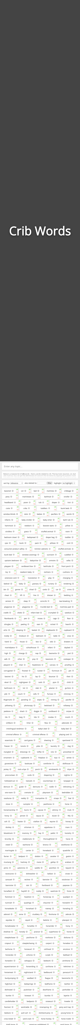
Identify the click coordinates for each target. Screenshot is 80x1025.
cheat (7, 595)
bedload (66, 955)
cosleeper (67, 659)
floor (69, 618)
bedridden (66, 792)
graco (26, 531)
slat (27, 885)
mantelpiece (10, 647)
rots (52, 752)
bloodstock (8, 833)
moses (40, 618)
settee (69, 757)
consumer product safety (14, 549)
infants (7, 520)
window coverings (29, 555)
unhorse (29, 955)
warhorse (26, 844)
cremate (27, 792)
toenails (29, 781)
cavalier (53, 856)
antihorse (66, 961)
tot (24, 688)
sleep (26, 601)
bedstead (48, 705)
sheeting (47, 740)
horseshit (66, 903)
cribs (25, 508)
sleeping (19, 630)
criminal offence (12, 734)
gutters (68, 688)
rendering (67, 583)
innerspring (44, 1007)
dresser (50, 595)
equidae (9, 920)
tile (6, 717)
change (22, 653)
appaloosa (48, 827)
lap (36, 676)
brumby (8, 839)
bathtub (47, 496)
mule (69, 810)
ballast (50, 873)
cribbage (67, 491)
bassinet (7, 491)
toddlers (44, 508)
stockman (66, 879)
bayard (68, 868)
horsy (68, 926)
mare (67, 827)
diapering (48, 775)
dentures (36, 787)
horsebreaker (10, 926)
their (68, 676)
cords (29, 775)
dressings (24, 752)
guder (21, 787)
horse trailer (66, 1019)
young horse (66, 1013)
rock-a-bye (22, 769)
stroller (67, 496)
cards (45, 589)
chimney (67, 694)
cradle (6, 612)
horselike (30, 926)
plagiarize (8, 607)
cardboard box (27, 566)
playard (7, 665)
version (8, 601)
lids (35, 717)
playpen (7, 566)
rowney (48, 908)
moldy (6, 636)
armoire (52, 560)
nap (36, 653)
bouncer (52, 676)
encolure (66, 949)
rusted (40, 671)
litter (29, 723)
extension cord (11, 578)
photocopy (28, 705)
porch (37, 769)
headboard (8, 502)
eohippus (28, 961)
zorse (21, 914)
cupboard (68, 630)
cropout (8, 943)
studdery (36, 914)
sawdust (68, 612)
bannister (9, 885)
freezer (7, 746)
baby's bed (42, 728)
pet (70, 671)
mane (39, 862)
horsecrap (47, 897)
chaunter (47, 903)
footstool (8, 897)
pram (26, 502)
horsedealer (9, 908)
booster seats (48, 525)
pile (5, 694)
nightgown (23, 682)
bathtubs (47, 566)
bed (35, 491)
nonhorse (49, 937)
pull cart (24, 1013)
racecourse (9, 873)
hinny (7, 816)
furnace (50, 694)
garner (17, 589)
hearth (68, 624)
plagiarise (26, 607)
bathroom (8, 688)
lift (21, 595)
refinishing (67, 787)
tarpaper (67, 781)
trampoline (39, 798)
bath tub (66, 520)
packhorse (48, 804)
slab (37, 688)
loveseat (28, 995)
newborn (28, 525)
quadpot (66, 897)
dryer (69, 769)
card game (28, 740)
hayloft (24, 891)
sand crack (27, 1019)
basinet (8, 676)
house (22, 641)
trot (69, 502)
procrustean (10, 775)
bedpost (22, 856)
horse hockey (46, 1019)
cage (55, 618)
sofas (68, 560)
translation (32, 578)
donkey (8, 827)
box (37, 641)
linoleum (22, 636)
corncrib (43, 601)
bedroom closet (10, 537)
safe (5, 659)
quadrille (66, 850)
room (67, 531)
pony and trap (65, 1007)
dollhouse (66, 763)
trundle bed (45, 607)
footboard (46, 885)
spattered (66, 740)
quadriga (27, 903)
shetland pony (44, 1013)
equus (38, 816)
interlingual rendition (15, 728)
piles (38, 746)
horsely (22, 932)
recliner (27, 879)
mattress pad (65, 607)
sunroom (50, 555)
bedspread (31, 537)
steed (8, 844)
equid (27, 920)
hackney (24, 862)
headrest (27, 897)
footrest (7, 1007)
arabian (68, 862)
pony (8, 496)
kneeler (67, 1001)
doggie (36, 711)
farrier (6, 856)
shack (22, 711)
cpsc (6, 543)
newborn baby (26, 572)
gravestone (9, 763)
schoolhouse (31, 647)
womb (69, 514)
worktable (25, 1007)
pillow (67, 525)
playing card (64, 734)
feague (47, 978)
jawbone (7, 711)
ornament (8, 757)
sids (51, 641)
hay (39, 833)
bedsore (7, 1013)
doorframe (47, 989)
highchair (9, 984)
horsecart (28, 949)
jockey (6, 769)
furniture (55, 671)
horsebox (66, 943)
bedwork (47, 961)
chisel (31, 589)
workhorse (65, 844)
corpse (68, 711)
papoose (66, 885)
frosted (25, 671)
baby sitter (47, 520)
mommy (25, 833)
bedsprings (28, 984)
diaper (54, 502)
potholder (66, 989)
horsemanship (9, 810)
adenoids (65, 723)
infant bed (35, 612)
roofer (51, 787)
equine (52, 821)
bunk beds (65, 508)
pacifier (69, 700)
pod (69, 653)
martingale (9, 850)
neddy (23, 798)
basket (34, 630)
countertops (48, 781)
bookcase (28, 763)
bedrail (6, 583)
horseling (66, 908)
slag (69, 746)
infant (50, 647)
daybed (67, 647)
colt (5, 821)
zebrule (68, 914)
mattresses (26, 496)
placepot (65, 920)
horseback (47, 850)
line (34, 595)
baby (21, 583)
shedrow (7, 932)
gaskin (68, 856)
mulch (67, 717)
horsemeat (8, 972)
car (57, 589)
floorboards (9, 618)
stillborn (9, 723)
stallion (36, 821)
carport (49, 943)
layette (66, 995)
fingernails (8, 700)
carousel (8, 879)
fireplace (41, 757)
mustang (7, 862)
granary (35, 583)
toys (55, 757)
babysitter (34, 560)
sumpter (26, 804)
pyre (54, 682)
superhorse (53, 932)
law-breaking (64, 601)
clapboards (50, 630)
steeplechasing (28, 943)
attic (5, 630)
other (20, 659)
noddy (38, 891)
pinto (6, 868)
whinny (55, 810)
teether (67, 984)
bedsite (46, 920)
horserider (50, 926)
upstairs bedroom (12, 560)
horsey (68, 821)
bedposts (30, 1001)
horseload (30, 908)
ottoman (27, 827)
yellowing (8, 705)
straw (67, 873)
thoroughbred (49, 839)
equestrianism (10, 966)
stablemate (27, 839)
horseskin (9, 961)
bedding (67, 595)
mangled (7, 752)
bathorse (8, 949)
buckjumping (10, 978)
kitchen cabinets (41, 549)
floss (46, 723)
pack (37, 543)
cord (68, 543)
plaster (52, 688)
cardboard (53, 711)
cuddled (67, 555)
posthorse (30, 937)
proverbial (67, 752)
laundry (54, 746)
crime (69, 589)
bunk (21, 543)
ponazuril (67, 972)
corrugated (8, 671)
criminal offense (39, 734)
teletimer (67, 966)
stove (8, 804)
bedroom (39, 636)
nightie (67, 775)
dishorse (67, 937)
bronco (45, 844)
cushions (66, 572)
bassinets (49, 659)
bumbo (47, 995)
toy (6, 572)
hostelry (68, 833)
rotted (52, 624)
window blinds (9, 514)
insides (51, 717)
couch (20, 694)
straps (56, 798)
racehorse (8, 798)
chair (21, 665)
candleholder (10, 1001)
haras (68, 839)
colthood (47, 949)
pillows (53, 543)
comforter (47, 763)
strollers (8, 531)
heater (20, 821)
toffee (39, 752)
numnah (8, 903)
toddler (68, 537)
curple (47, 955)
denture (7, 787)
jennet (22, 816)
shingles (7, 624)
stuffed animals (64, 549)
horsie (69, 932)
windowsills (53, 769)
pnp (34, 659)
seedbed (30, 978)
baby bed (65, 728)
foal (69, 798)
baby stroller (27, 520)
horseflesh (8, 891)
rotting (54, 700)
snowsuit (49, 1001)
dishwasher (30, 873)
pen (25, 618)
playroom (46, 792)
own (38, 624)
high (6, 653)
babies (39, 514)
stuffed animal (47, 531)
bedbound (48, 972)
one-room (9, 792)
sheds (19, 612)
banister (46, 879)
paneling (24, 700)
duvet (54, 816)
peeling (24, 624)
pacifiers (54, 514)
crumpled (52, 612)
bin (5, 589)
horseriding (30, 966)
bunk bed (8, 555)
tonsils (23, 746)
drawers (67, 641)
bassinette (66, 978)
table (55, 636)
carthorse (49, 966)
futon (69, 891)
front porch (66, 566)
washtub (54, 891)
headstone (36, 665)
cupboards (25, 757)
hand (7, 641)
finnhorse (52, 914)
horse (67, 804)
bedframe (49, 984)
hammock (9, 525)
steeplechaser (10, 937)
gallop (53, 862)
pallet (53, 833)
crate (8, 508)
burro (26, 810)
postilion (52, 868)
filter (50, 483)
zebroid (7, 914)
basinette (53, 653)
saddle (37, 868)
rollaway (66, 705)
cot (22, 491)
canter (28, 850)
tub (40, 502)
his (23, 676)
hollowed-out (9, 781)
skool (6, 682)
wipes (39, 700)
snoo (69, 636)
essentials (9, 740)
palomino (21, 868)
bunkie (8, 995)
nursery (51, 583)
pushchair (28, 989)
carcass (53, 665)
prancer (37, 932)
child (69, 682)
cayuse (40, 810)
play (50, 578)
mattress (50, 491)
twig (21, 717)
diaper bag (50, 537)
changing (66, 578)
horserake (9, 955)
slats (26, 514)
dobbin (38, 856)
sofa (35, 694)
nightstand (28, 972)
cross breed (8, 1019)
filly (69, 816)
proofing (68, 665)
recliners (47, 572)
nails (40, 682)
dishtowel (9, 989)
